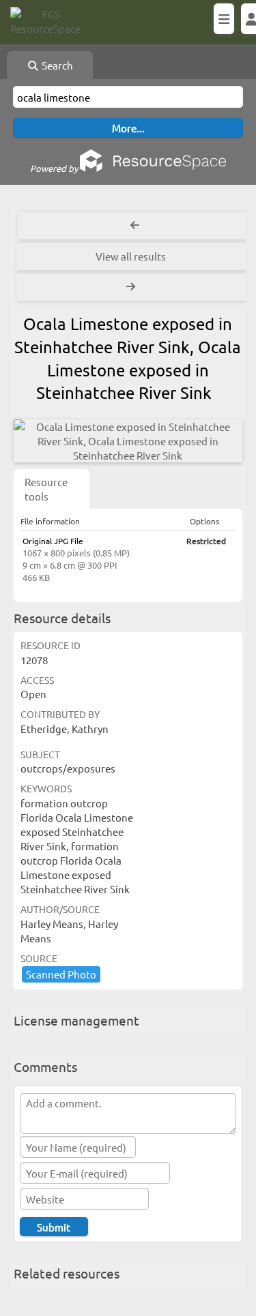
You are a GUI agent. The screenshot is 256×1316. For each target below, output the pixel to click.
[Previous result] (135, 225)
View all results (131, 256)
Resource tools (46, 489)
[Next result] (132, 287)
